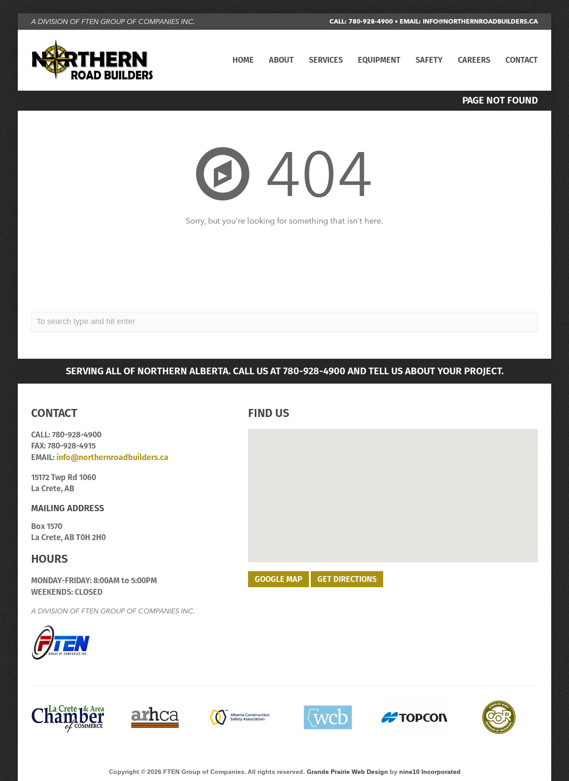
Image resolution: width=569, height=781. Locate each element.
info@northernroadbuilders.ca (480, 21)
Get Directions (347, 579)
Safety (429, 59)
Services (326, 59)
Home (243, 59)
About (281, 59)
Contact (521, 59)
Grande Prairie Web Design (347, 771)
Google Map (278, 579)
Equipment (379, 59)
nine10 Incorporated (430, 771)
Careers (474, 59)
